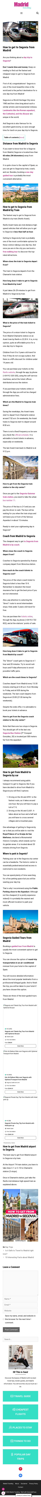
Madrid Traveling (8, 1483)
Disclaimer (24, 1483)
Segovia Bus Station (12, 733)
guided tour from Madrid (22, 946)
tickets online (27, 616)
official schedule (22, 435)
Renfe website (9, 372)
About (17, 1483)
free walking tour (10, 252)
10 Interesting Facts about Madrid (19, 1257)
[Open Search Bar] (35, 11)
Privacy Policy (33, 1483)
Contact (20, 1487)
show (22, 137)
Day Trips (9, 1247)
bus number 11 (9, 500)
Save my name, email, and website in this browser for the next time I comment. (20, 1319)
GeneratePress (31, 1492)
